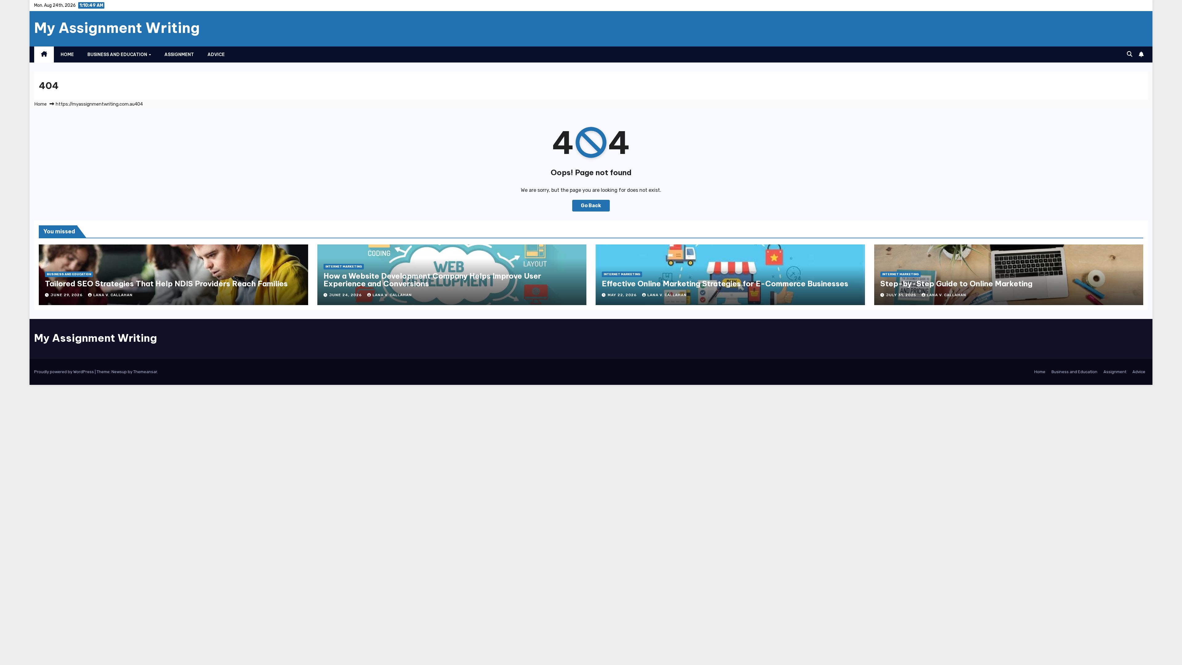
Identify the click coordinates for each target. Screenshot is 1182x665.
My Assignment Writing (117, 28)
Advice (216, 54)
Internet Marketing (343, 266)
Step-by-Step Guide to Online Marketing (956, 283)
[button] (1129, 54)
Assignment (179, 54)
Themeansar (145, 371)
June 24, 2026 (346, 295)
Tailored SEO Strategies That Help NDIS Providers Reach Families (166, 283)
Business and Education (117, 54)
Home (67, 54)
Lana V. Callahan (113, 295)
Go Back (591, 205)
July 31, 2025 (901, 295)
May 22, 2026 (623, 295)
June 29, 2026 (67, 295)
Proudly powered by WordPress (64, 371)
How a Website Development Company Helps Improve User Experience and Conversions (432, 279)
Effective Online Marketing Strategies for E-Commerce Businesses (725, 283)
